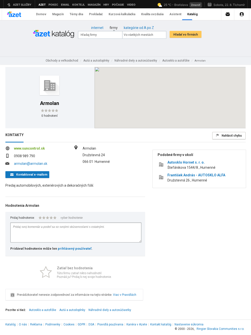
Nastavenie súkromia (189, 324)
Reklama (36, 324)
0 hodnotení (49, 115)
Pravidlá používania (110, 324)
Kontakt (160, 324)
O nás (23, 324)
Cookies (69, 324)
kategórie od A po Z (139, 28)
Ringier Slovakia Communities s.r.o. (220, 329)
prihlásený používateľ (74, 248)
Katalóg (10, 324)
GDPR (81, 324)
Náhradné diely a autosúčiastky (109, 310)
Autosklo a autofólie (42, 310)
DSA (91, 324)
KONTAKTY (14, 135)
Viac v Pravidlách (124, 294)
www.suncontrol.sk (29, 148)
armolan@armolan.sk (30, 164)
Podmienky (52, 324)
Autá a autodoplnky (72, 310)
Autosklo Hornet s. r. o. (186, 162)
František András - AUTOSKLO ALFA (196, 175)
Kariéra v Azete (136, 324)
